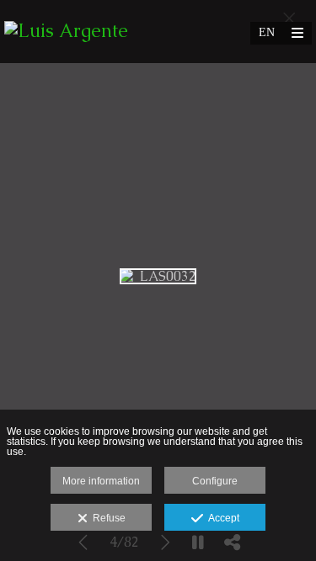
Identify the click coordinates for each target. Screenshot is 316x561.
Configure (215, 481)
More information (101, 481)
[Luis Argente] (66, 31)
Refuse (107, 518)
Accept (221, 518)
